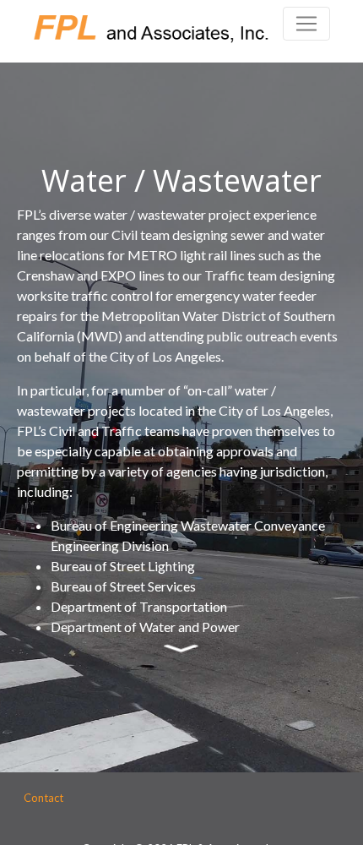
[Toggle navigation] (306, 24)
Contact (43, 797)
